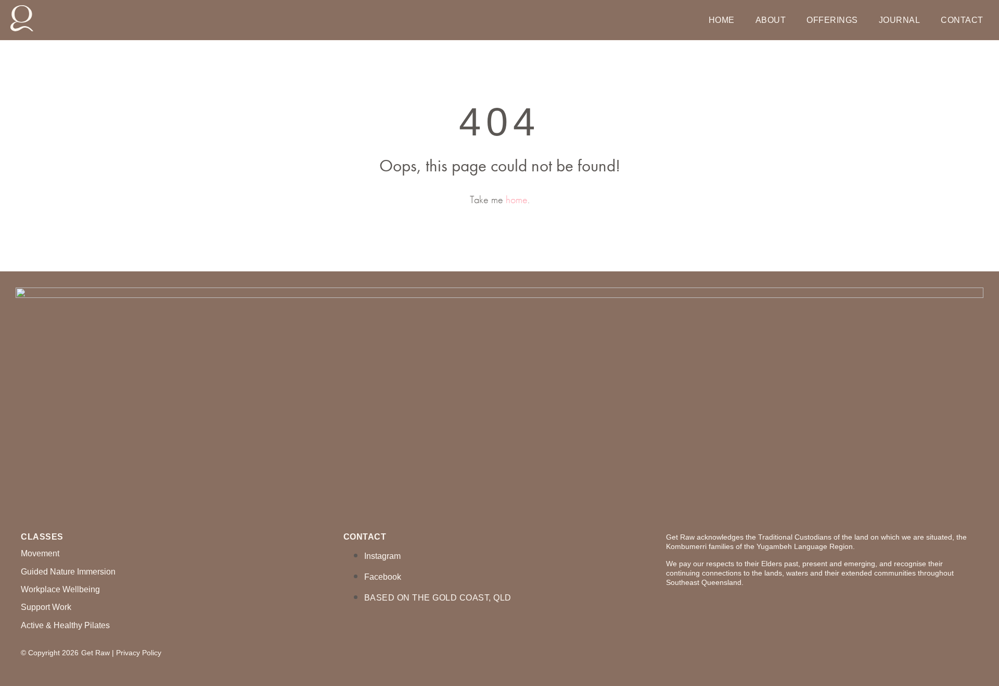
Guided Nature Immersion (68, 571)
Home (722, 20)
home (517, 199)
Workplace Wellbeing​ (60, 589)
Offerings (832, 20)
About (770, 20)
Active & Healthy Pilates (65, 625)
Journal (899, 20)
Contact (962, 20)
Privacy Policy (138, 652)
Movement (40, 553)
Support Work (46, 607)
